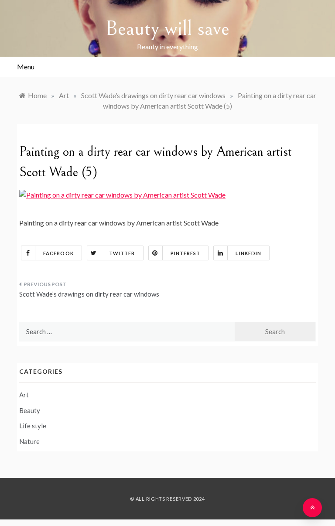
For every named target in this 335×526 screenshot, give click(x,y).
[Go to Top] (312, 507)
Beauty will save (167, 29)
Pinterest (186, 253)
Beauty (29, 410)
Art (24, 395)
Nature (29, 441)
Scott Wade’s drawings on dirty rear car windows (89, 294)
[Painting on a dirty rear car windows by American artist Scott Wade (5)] (122, 194)
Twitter (122, 253)
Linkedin (248, 253)
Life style (32, 426)
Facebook (58, 253)
